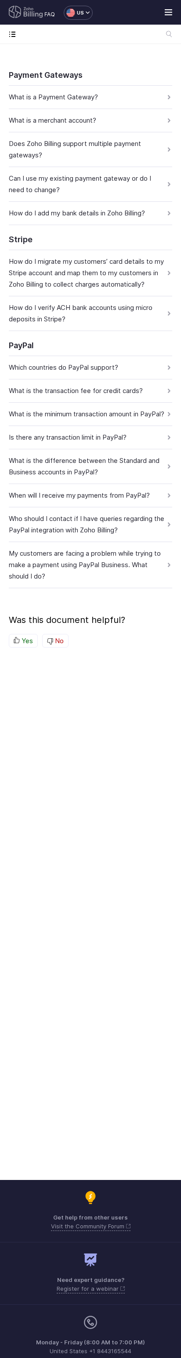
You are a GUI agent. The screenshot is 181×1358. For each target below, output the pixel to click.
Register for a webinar (88, 1288)
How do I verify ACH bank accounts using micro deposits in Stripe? (80, 313)
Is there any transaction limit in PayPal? (68, 437)
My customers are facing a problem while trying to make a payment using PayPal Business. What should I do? (85, 564)
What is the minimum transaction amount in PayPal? (86, 414)
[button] (74, 13)
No (58, 641)
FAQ (49, 14)
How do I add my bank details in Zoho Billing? (77, 213)
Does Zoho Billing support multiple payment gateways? (75, 149)
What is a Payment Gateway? (53, 97)
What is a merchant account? (52, 120)
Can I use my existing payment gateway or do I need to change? (80, 184)
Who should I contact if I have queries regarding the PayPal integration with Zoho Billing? (86, 524)
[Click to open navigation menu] (14, 34)
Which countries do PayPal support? (63, 367)
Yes (26, 641)
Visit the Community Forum (88, 1226)
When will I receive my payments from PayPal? (79, 495)
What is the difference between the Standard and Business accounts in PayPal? (84, 466)
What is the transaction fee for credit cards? (76, 390)
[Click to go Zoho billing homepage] (26, 13)
